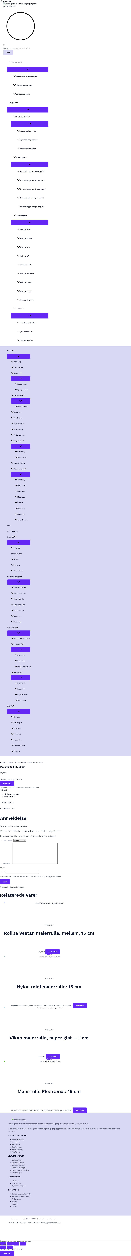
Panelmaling (18, 418)
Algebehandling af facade (29, 131)
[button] (21, 62)
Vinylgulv (17, 751)
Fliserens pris (16, 1183)
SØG (8, 52)
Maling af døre (25, 230)
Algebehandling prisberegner (26, 76)
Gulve (9, 706)
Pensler (20, 503)
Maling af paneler (26, 265)
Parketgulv (17, 728)
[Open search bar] (4, 46)
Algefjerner (21, 683)
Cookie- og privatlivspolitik (21, 1194)
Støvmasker (18, 622)
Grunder (17, 373)
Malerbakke (21, 485)
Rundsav (17, 565)
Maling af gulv (25, 247)
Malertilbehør (18, 469)
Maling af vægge (26, 291)
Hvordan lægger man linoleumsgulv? (33, 189)
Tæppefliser (18, 740)
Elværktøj (10, 537)
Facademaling (18, 367)
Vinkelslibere (18, 571)
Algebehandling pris (19, 1186)
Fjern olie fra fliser (26, 340)
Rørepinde (21, 508)
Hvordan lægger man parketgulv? (32, 198)
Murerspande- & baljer (22, 638)
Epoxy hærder (22, 390)
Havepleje (17, 672)
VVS (8, 526)
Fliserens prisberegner (24, 85)
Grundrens (21, 655)
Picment (11, 808)
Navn (2, 868)
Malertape (21, 497)
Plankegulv (18, 734)
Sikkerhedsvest (19, 605)
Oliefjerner (21, 661)
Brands (14, 1201)
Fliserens (19, 309)
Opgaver (12, 103)
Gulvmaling (18, 396)
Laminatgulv (18, 723)
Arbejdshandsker (20, 587)
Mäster (11, 802)
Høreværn (17, 616)
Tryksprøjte (21, 700)
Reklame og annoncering (21, 1196)
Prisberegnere (14, 62)
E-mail (3, 872)
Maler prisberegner (23, 94)
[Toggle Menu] (27, 69)
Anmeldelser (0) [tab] (10, 797)
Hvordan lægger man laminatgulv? (32, 180)
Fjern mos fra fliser (26, 332)
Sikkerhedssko (19, 599)
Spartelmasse (22, 520)
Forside (2, 762)
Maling (9, 351)
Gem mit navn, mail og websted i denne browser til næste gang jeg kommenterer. (31, 876)
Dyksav (16, 559)
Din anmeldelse (6, 863)
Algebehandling (21, 117)
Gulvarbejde (20, 157)
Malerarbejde (21, 215)
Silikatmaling (21, 457)
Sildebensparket (19, 746)
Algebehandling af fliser (28, 140)
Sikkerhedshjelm (19, 610)
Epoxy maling (22, 406)
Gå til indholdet (5, 1)
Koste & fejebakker (24, 667)
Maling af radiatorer (27, 274)
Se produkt (7, 783)
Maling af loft (24, 256)
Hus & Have (11, 628)
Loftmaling (17, 412)
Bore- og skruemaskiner (16, 551)
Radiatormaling (19, 424)
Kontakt (14, 1204)
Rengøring (17, 644)
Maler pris (15, 1181)
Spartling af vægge (26, 300)
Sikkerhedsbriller (20, 593)
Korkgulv (17, 717)
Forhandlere (16, 1199)
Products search (9, 48)
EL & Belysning (12, 531)
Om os (14, 1206)
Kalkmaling (21, 452)
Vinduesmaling (19, 435)
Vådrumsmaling (19, 463)
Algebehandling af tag (28, 149)
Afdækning (21, 480)
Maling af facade (26, 238)
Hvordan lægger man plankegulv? (32, 207)
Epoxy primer (22, 384)
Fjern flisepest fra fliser (28, 323)
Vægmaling (17, 441)
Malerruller (21, 491)
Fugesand (20, 689)
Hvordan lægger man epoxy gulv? (32, 171)
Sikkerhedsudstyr (13, 577)
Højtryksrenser (22, 695)
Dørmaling (17, 362)
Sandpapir (21, 514)
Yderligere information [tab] (12, 794)
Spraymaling (18, 429)
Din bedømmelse (6, 840)
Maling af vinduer (26, 282)
